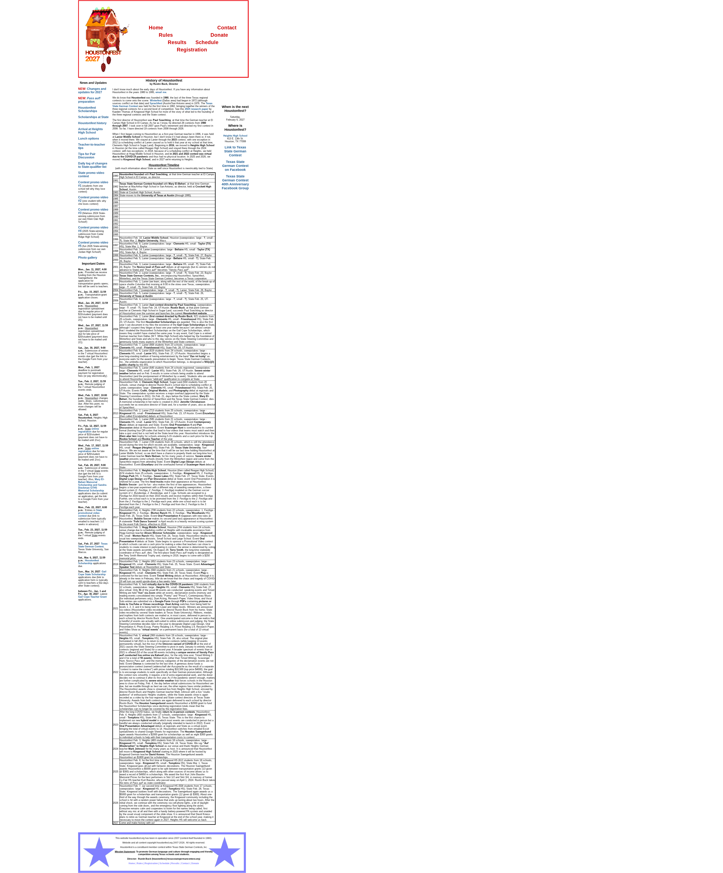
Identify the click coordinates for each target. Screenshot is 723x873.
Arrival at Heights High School (90, 131)
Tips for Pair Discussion (86, 155)
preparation (86, 101)
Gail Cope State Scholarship (92, 573)
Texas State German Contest (93, 545)
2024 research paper (196, 109)
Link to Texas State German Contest (235, 151)
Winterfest (156, 100)
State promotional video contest (90, 513)
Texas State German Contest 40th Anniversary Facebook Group (235, 182)
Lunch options (88, 138)
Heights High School (235, 135)
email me (161, 92)
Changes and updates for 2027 (92, 90)
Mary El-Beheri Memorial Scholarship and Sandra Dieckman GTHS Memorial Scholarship (92, 485)
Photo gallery (87, 257)
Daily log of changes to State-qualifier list (92, 165)
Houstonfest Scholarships (87, 109)
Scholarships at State (93, 117)
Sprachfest (156, 103)
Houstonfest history (92, 123)
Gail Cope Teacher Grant (92, 596)
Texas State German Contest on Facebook (235, 166)
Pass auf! (93, 98)
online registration (88, 430)
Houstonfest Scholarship (88, 562)
